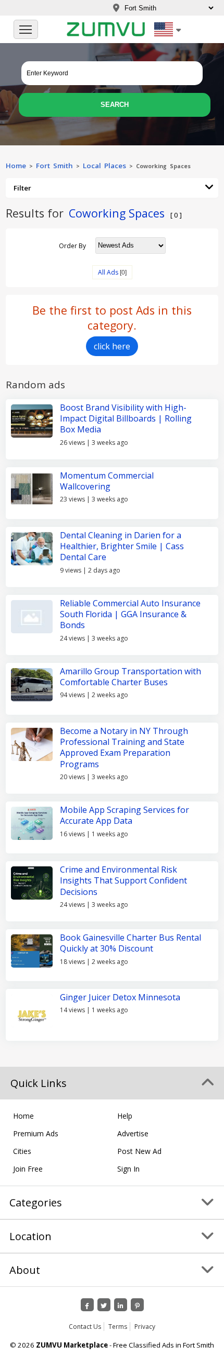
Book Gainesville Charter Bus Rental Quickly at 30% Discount (130, 943)
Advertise (132, 1133)
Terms (117, 1326)
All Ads (108, 272)
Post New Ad (139, 1151)
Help (124, 1116)
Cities (22, 1151)
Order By (72, 245)
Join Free (28, 1169)
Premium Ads (35, 1133)
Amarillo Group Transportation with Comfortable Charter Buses (130, 676)
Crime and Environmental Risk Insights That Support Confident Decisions (123, 881)
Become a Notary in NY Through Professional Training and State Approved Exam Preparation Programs (124, 747)
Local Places (104, 165)
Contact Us (85, 1326)
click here (112, 346)
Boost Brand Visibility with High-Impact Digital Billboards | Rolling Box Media (126, 419)
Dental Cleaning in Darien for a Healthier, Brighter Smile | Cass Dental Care (122, 546)
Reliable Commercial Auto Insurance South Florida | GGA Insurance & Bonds (130, 614)
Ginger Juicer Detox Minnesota (120, 997)
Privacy (144, 1326)
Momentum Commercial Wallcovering (107, 481)
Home (16, 165)
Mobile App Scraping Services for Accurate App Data (124, 815)
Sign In (128, 1169)
